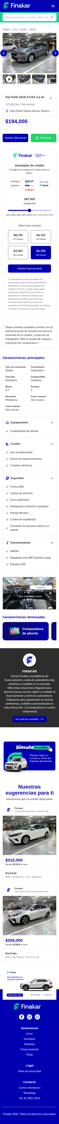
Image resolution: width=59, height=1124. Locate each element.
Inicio (29, 1033)
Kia (15, 29)
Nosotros (29, 1044)
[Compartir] (51, 98)
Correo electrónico (29, 1087)
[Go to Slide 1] (9, 79)
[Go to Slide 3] (38, 79)
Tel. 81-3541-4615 (29, 1098)
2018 (32, 29)
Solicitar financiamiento (29, 268)
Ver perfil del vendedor (27, 719)
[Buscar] (52, 17)
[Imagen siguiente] (55, 53)
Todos (6, 29)
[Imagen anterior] (3, 53)
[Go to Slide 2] (23, 79)
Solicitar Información (15, 137)
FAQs (29, 1054)
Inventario (29, 1039)
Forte (23, 29)
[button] (29, 53)
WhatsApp (45, 137)
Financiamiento (29, 1049)
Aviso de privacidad (29, 1071)
